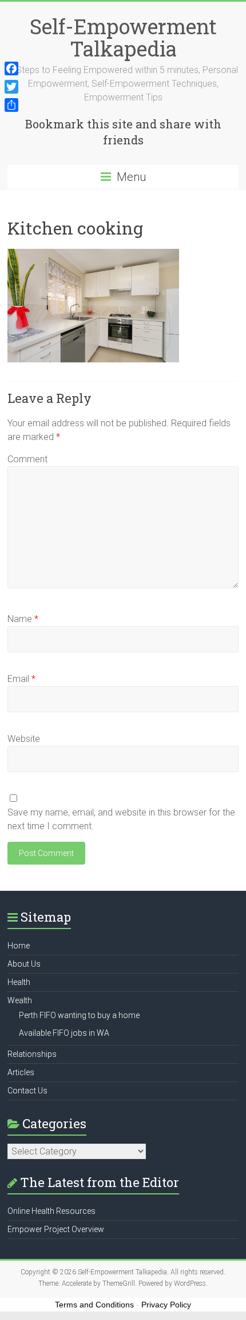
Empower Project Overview (55, 1229)
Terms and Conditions (94, 1304)
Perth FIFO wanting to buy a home (79, 1015)
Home (18, 945)
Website (23, 738)
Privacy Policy (166, 1304)
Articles (20, 1072)
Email (21, 678)
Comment (27, 459)
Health (18, 982)
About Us (24, 963)
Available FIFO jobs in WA (64, 1033)
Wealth (19, 1000)
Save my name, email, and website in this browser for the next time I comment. (121, 819)
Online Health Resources (51, 1211)
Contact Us (27, 1090)
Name (22, 618)
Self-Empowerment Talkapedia (123, 37)
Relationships (32, 1054)
